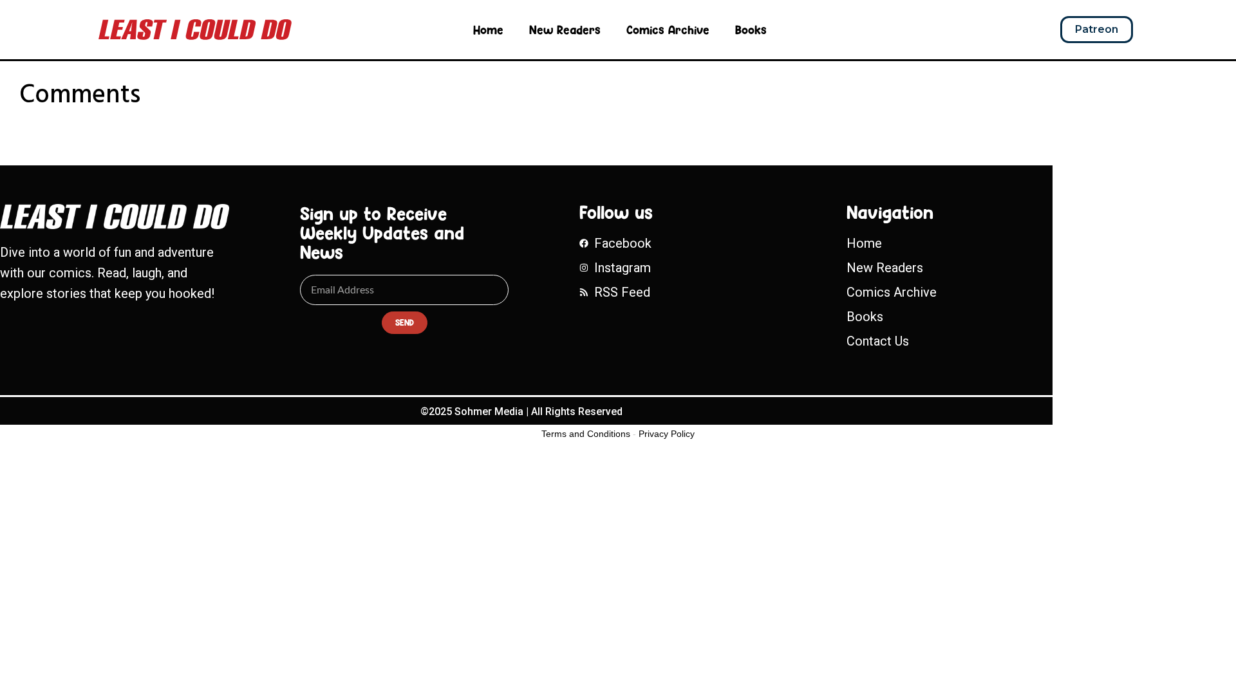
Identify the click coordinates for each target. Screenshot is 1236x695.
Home (488, 29)
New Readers (565, 29)
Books (751, 29)
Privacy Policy (667, 434)
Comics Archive (667, 29)
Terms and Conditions (585, 434)
